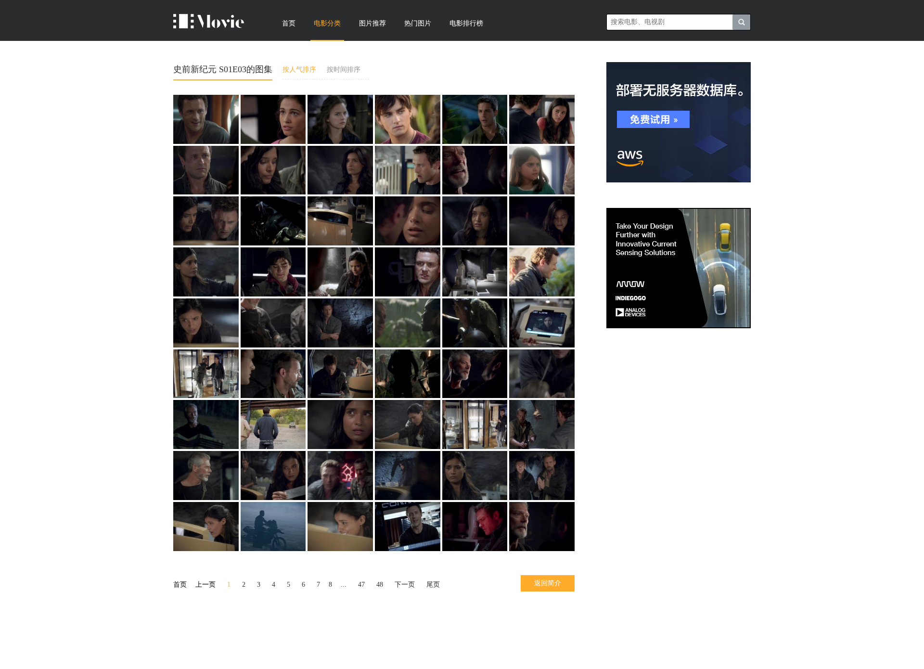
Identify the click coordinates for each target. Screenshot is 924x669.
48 (379, 584)
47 (361, 584)
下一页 (405, 584)
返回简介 (547, 583)
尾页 (433, 584)
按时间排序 (343, 69)
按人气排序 (299, 69)
